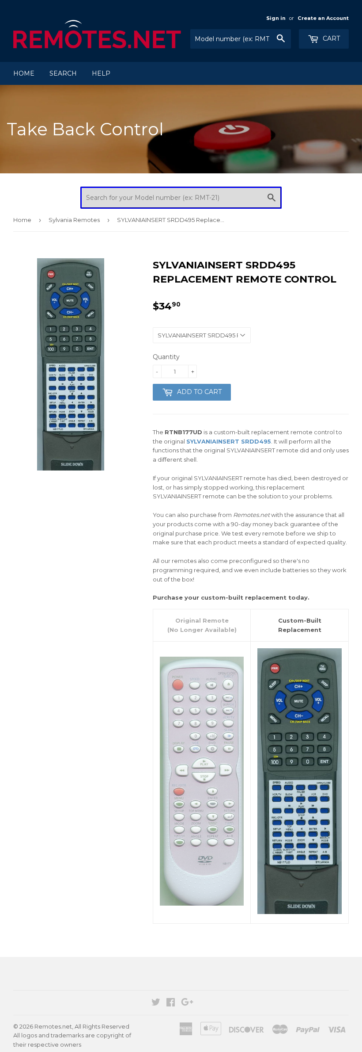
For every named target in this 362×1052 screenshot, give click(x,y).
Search (63, 73)
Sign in (276, 18)
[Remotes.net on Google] (187, 1003)
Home (23, 73)
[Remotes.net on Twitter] (155, 1003)
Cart (330, 38)
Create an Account (323, 18)
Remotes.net (53, 1026)
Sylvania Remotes (74, 219)
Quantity (166, 357)
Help (101, 73)
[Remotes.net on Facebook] (170, 1003)
